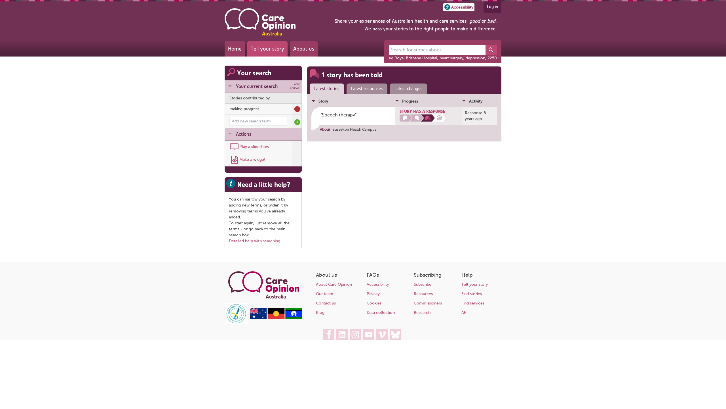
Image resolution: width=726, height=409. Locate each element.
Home (235, 48)
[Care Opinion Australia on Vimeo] (382, 334)
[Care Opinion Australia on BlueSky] (395, 334)
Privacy (373, 294)
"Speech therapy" (338, 115)
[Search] (491, 50)
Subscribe (422, 284)
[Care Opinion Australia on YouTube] (368, 334)
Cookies (374, 303)
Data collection (381, 312)
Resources (423, 294)
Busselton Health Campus (354, 129)
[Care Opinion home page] (260, 22)
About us (303, 48)
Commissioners (428, 303)
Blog (320, 312)
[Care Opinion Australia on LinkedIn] (342, 334)
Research (422, 312)
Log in (492, 7)
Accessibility (378, 284)
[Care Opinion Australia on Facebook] (328, 334)
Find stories (471, 294)
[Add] (297, 122)
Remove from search (297, 109)
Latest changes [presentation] (408, 88)
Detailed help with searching (254, 241)
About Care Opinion (334, 284)
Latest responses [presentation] (367, 88)
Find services (472, 303)
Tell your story (267, 48)
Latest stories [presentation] (326, 88)
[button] (458, 7)
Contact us (326, 303)
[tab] (325, 89)
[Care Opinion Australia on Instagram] (355, 334)
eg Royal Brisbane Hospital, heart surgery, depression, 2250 (443, 58)
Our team (324, 294)
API (464, 312)
